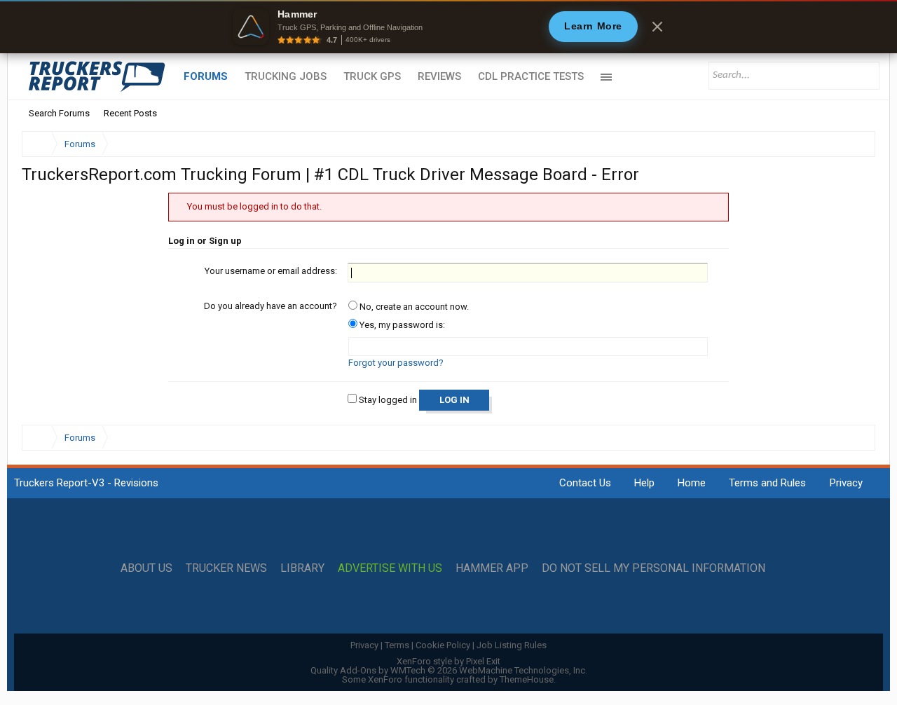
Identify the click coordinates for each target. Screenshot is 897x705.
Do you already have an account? (270, 306)
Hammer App (492, 568)
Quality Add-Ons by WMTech (448, 670)
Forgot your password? (396, 362)
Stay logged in (387, 400)
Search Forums (59, 113)
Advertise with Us (390, 568)
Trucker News (226, 568)
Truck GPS (372, 76)
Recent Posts (130, 113)
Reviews (439, 76)
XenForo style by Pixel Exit (448, 661)
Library (302, 568)
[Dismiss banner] (657, 26)
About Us (146, 568)
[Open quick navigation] (855, 144)
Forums (206, 76)
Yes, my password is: (401, 325)
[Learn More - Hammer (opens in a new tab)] (448, 26)
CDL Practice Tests (531, 76)
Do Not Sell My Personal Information (653, 568)
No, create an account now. (413, 306)
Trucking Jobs (286, 76)
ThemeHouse (527, 679)
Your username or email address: (271, 271)
